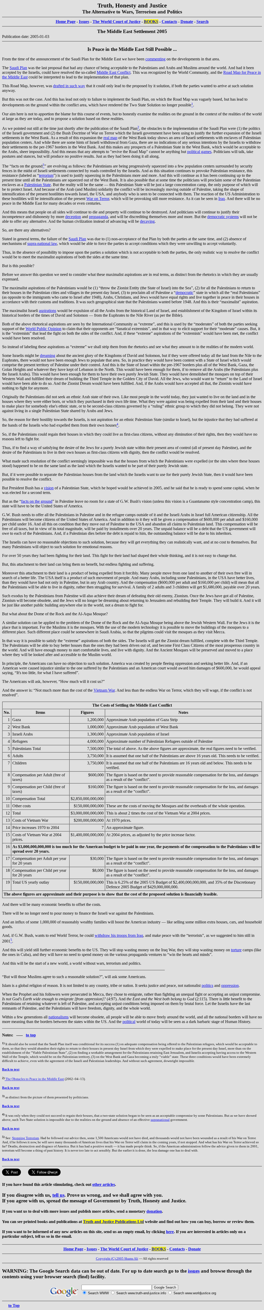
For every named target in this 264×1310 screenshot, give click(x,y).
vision (49, 488)
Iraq (221, 198)
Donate (186, 21)
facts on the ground (36, 501)
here (170, 1231)
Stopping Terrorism (25, 1138)
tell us (58, 1195)
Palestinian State (37, 184)
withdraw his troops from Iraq (119, 935)
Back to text (10, 1069)
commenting (155, 59)
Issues (84, 21)
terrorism (46, 175)
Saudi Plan (18, 68)
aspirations (47, 310)
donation (154, 1211)
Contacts (169, 21)
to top (31, 1035)
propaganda (98, 216)
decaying (147, 221)
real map (110, 137)
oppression (230, 985)
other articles (103, 1184)
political (128, 1021)
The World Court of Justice (117, 21)
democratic (184, 292)
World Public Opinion (43, 328)
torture (236, 950)
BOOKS (151, 21)
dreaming (47, 355)
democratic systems (223, 216)
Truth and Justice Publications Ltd (113, 1221)
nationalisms (58, 1017)
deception (73, 216)
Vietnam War (104, 690)
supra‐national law (42, 243)
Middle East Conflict (113, 72)
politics (207, 985)
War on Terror (97, 198)
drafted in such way (69, 86)
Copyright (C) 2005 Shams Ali (117, 1258)
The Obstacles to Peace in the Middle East (34, 1079)
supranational (160, 1120)
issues (194, 1271)
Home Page (66, 21)
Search (202, 21)
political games (199, 151)
